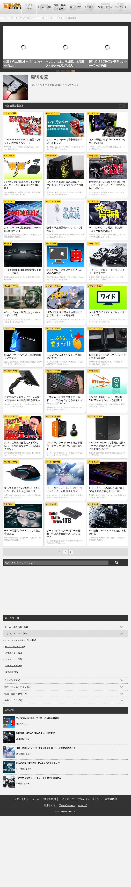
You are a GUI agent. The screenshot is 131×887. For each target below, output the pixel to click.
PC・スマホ (75, 6)
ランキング (121, 6)
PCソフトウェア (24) (15, 646)
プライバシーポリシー (89, 799)
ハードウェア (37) (13, 665)
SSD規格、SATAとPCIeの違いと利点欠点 (35, 733)
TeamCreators (67, 805)
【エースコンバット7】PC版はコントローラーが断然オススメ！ (45, 748)
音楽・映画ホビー (60, 7)
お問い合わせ (21, 799)
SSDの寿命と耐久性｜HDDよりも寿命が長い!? (38, 763)
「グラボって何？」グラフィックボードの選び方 (38, 778)
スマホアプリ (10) (13, 653)
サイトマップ (67, 799)
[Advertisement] (28, 590)
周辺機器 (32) (11, 672)
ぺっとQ (82, 805)
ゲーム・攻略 (44, 6)
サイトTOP (29, 7)
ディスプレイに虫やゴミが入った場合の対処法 (37, 718)
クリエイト (90, 6)
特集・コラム (105, 6)
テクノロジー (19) (13, 659)
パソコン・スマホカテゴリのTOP (20, 640)
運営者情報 (111, 799)
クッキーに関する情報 (44, 799)
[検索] (116, 563)
